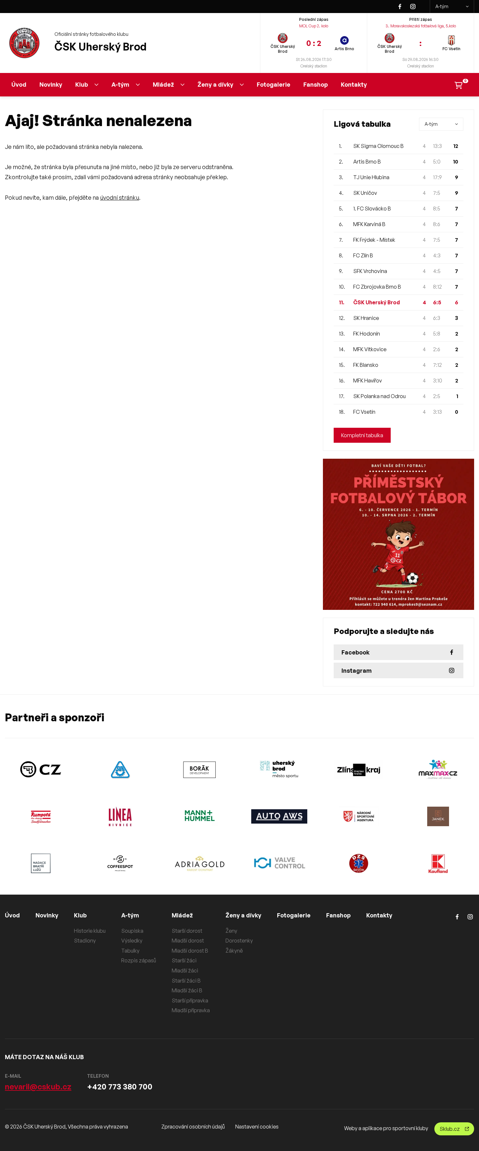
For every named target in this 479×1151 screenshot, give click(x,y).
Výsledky (131, 940)
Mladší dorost (188, 940)
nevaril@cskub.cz (38, 1086)
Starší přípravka (190, 1000)
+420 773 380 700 (119, 1086)
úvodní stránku (119, 197)
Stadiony (85, 940)
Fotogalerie (273, 84)
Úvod (18, 84)
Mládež (163, 84)
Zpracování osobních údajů (193, 1126)
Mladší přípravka (191, 1010)
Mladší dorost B (190, 950)
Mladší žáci (185, 970)
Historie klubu (90, 931)
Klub (81, 84)
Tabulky (130, 950)
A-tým (441, 6)
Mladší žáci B (187, 990)
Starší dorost (187, 931)
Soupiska (132, 931)
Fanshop (315, 84)
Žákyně (234, 950)
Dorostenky (239, 940)
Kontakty (354, 84)
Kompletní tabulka (362, 435)
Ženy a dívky (215, 84)
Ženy (231, 931)
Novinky (50, 84)
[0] (458, 84)
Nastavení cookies (257, 1126)
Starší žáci (184, 960)
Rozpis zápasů (138, 960)
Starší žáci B (186, 980)
